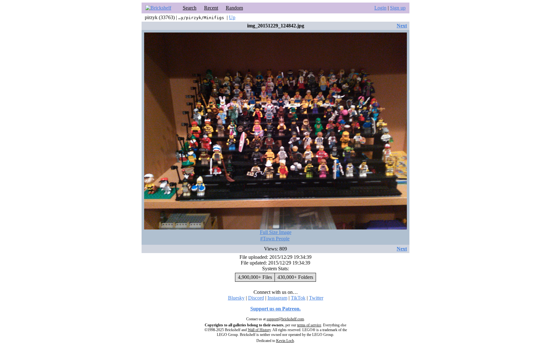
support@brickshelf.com (285, 319)
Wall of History (259, 330)
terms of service (309, 325)
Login (380, 8)
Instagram (277, 298)
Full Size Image (275, 232)
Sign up (398, 8)
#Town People (275, 238)
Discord (256, 298)
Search (189, 8)
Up (232, 17)
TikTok (298, 298)
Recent (211, 8)
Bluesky (236, 298)
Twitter (316, 298)
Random (234, 8)
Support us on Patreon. (275, 308)
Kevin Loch (285, 340)
